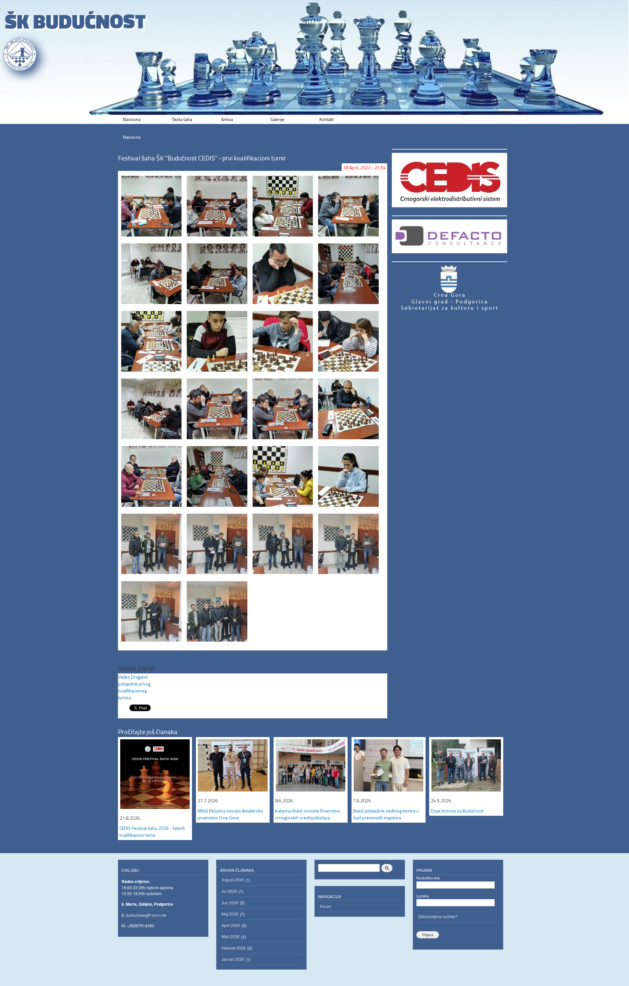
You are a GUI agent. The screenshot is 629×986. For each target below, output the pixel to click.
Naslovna (132, 119)
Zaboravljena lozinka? (438, 916)
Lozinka (423, 895)
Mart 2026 (230, 936)
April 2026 (230, 925)
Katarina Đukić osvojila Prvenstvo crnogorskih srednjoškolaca (307, 814)
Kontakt (326, 119)
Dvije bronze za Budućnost (457, 810)
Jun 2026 (229, 902)
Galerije (277, 119)
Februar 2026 (233, 948)
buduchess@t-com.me (146, 915)
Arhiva (227, 119)
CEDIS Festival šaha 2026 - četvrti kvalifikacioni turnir (152, 831)
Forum (325, 906)
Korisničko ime (429, 877)
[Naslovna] (20, 54)
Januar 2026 (232, 959)
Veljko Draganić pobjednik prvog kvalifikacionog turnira (134, 687)
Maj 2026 (229, 913)
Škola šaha (182, 119)
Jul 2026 (229, 891)
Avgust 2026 (232, 879)
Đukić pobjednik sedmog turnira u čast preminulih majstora (386, 814)
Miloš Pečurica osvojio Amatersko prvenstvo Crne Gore (230, 814)
